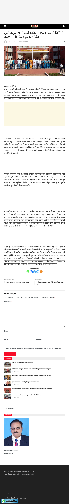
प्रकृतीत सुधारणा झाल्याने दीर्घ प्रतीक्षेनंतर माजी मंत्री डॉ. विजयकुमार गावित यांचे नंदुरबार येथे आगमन (31, 375)
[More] (41, 271)
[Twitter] (34, 271)
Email (6, 339)
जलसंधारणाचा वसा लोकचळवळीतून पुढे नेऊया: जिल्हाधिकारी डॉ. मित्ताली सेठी (27, 395)
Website (39, 339)
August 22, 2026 (16, 391)
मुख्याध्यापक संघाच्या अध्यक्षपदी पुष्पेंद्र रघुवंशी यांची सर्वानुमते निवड (25, 382)
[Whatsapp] (28, 271)
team (10, 42)
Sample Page (13, 494)
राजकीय (26, 42)
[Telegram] (37, 271)
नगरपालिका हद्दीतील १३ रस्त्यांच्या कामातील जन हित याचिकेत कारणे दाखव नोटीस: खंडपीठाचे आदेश (32, 388)
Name (7, 331)
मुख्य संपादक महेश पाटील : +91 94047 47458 (15, 498)
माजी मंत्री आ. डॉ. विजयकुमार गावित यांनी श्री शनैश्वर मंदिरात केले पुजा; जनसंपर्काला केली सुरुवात (31, 369)
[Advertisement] (34, 12)
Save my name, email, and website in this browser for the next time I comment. (34, 348)
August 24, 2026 (16, 384)
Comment (8, 301)
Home (5, 494)
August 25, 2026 (16, 378)
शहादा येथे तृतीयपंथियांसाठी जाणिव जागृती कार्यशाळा (22, 362)
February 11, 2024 (18, 42)
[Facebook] (31, 271)
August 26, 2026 (16, 365)
